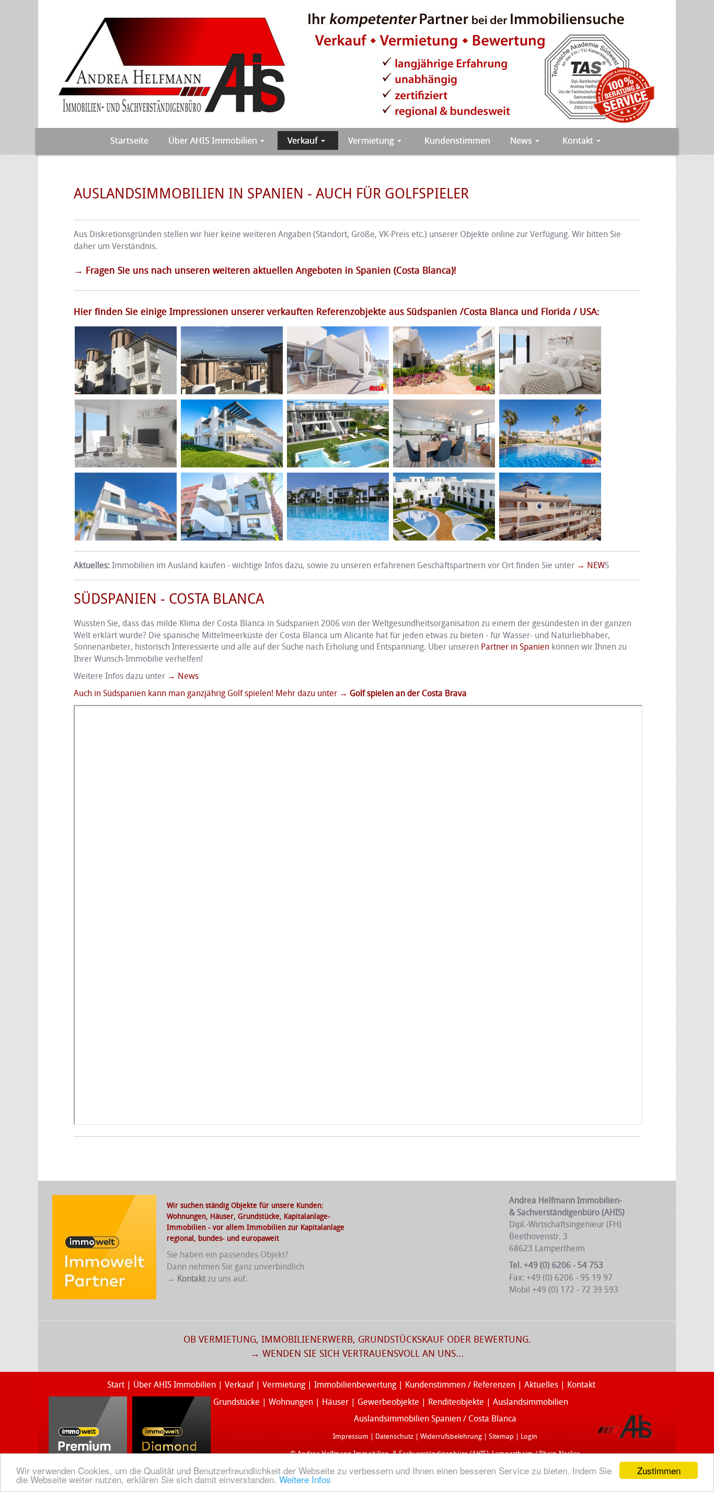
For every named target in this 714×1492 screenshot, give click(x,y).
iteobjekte (465, 1401)
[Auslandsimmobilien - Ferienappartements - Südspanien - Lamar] (550, 505)
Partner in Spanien (515, 646)
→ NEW (591, 565)
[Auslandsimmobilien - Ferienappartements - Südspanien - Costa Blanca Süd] (339, 505)
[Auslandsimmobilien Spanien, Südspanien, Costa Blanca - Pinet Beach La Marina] (232, 359)
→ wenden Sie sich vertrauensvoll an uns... (357, 1353)
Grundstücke (259, 1216)
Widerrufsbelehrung (451, 1436)
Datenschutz (394, 1436)
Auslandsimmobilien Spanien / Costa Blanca (435, 1418)
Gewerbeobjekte (388, 1401)
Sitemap (501, 1436)
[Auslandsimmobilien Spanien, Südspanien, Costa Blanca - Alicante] (549, 359)
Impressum (350, 1436)
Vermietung (283, 1384)
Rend (437, 1401)
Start (115, 1384)
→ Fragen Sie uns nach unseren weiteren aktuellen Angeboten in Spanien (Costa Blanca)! (265, 270)
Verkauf (240, 1384)
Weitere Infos (305, 1479)
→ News (183, 676)
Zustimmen (659, 1470)
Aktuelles (541, 1384)
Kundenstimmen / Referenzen (460, 1384)
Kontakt (581, 1384)
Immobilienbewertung (355, 1384)
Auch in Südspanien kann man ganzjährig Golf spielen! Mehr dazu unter (270, 693)
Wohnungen (291, 1401)
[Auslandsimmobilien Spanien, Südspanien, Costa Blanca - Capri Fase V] (338, 359)
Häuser (222, 1216)
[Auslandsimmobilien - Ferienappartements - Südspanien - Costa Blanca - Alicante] (126, 432)
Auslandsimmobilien (530, 1401)
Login (529, 1436)
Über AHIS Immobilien (174, 1384)
